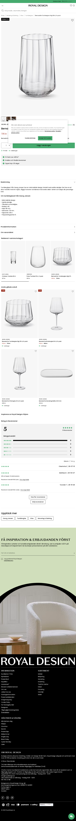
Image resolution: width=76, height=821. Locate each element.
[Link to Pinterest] (12, 797)
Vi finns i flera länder (8, 761)
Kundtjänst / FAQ (7, 674)
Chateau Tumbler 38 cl (9, 276)
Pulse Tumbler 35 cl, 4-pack (35, 276)
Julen (3, 744)
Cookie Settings (30, 138)
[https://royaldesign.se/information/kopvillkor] (46, 804)
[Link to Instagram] (7, 797)
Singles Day (5, 736)
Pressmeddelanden (7, 697)
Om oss (3, 689)
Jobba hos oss (6, 692)
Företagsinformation (8, 694)
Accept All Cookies (45, 138)
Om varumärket (7, 232)
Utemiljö (41, 692)
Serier (40, 694)
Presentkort (5, 679)
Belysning (41, 676)
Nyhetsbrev (5, 676)
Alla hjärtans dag (6, 721)
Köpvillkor (4, 681)
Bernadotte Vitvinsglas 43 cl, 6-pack (13, 401)
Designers (4, 707)
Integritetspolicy (6, 699)
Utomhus (4, 726)
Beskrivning (5, 182)
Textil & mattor (43, 684)
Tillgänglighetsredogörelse (10, 710)
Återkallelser (5, 712)
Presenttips (5, 731)
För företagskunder (7, 705)
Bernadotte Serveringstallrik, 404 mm (50, 401)
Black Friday (5, 739)
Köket (40, 687)
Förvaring (41, 689)
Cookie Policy (5, 702)
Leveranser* (5, 684)
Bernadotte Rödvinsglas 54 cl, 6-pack (50, 341)
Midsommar (5, 734)
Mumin (3, 729)
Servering (41, 679)
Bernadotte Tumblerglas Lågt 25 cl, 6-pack (62, 276)
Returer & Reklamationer (9, 687)
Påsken (3, 724)
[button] (71, 6)
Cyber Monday (6, 741)
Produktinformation (8, 227)
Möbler (40, 674)
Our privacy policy (50, 131)
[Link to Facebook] (2, 797)
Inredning (41, 681)
